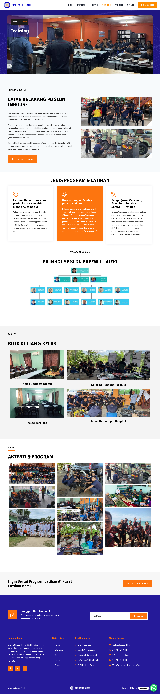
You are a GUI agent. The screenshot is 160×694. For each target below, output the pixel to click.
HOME (69, 5)
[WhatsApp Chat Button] (154, 688)
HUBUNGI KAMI (147, 5)
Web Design (13, 688)
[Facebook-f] (10, 668)
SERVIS (95, 5)
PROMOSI (119, 5)
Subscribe (138, 616)
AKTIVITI (131, 5)
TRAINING (106, 5)
